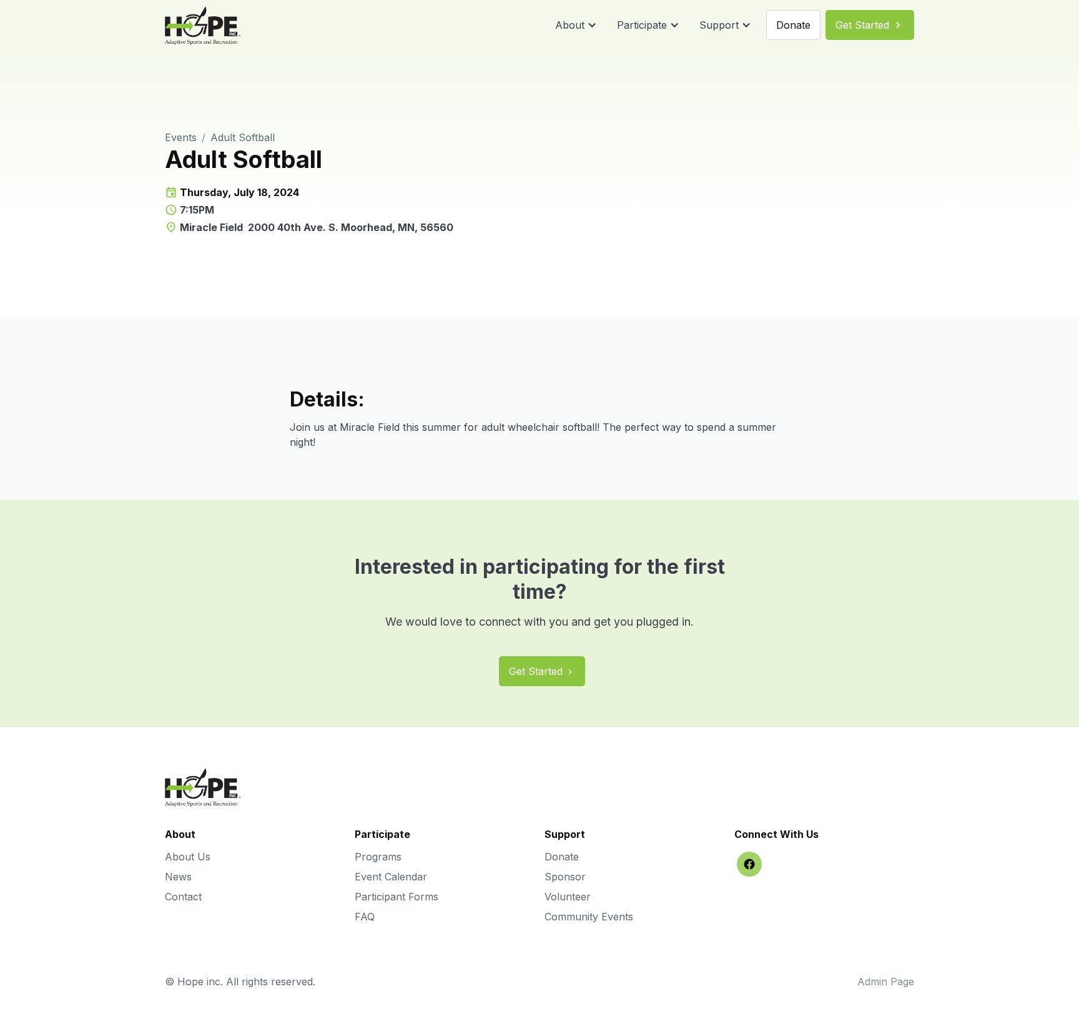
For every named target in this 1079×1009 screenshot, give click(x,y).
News (178, 876)
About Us (187, 856)
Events (181, 137)
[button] (576, 24)
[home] (202, 25)
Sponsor (565, 876)
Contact (183, 896)
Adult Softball (242, 137)
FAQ (365, 916)
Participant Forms (396, 896)
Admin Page (885, 981)
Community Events (588, 916)
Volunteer (567, 896)
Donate (561, 856)
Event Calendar (391, 876)
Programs (378, 856)
